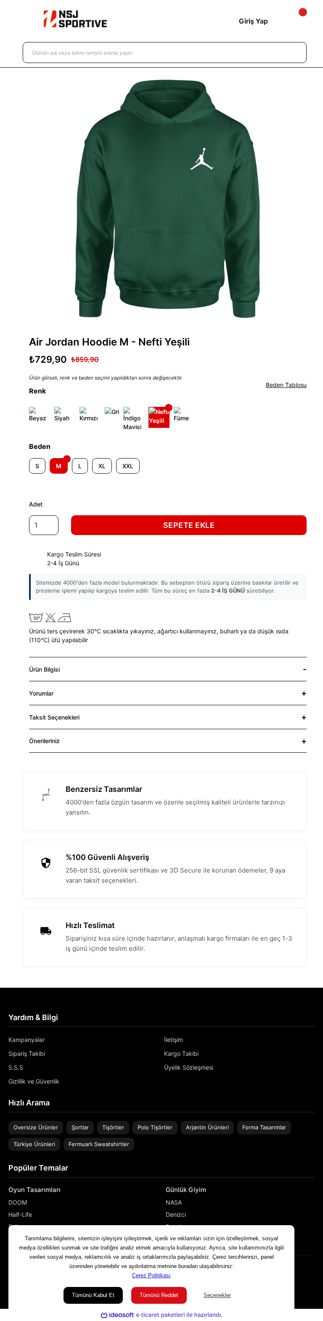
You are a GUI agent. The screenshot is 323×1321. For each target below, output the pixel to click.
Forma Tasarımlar (264, 1127)
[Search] (292, 52)
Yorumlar (41, 693)
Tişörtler (113, 1127)
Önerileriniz (44, 740)
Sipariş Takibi (26, 1053)
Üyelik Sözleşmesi (188, 1067)
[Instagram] (299, 1274)
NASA (174, 1202)
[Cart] (295, 21)
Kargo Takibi (181, 1053)
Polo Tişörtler (155, 1127)
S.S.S (15, 1067)
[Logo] (75, 19)
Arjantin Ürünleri (207, 1127)
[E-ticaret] (160, 1315)
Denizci (176, 1214)
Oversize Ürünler (35, 1127)
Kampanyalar (26, 1039)
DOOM (17, 1202)
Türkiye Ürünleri (34, 1144)
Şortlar (80, 1127)
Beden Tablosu (286, 384)
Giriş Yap (253, 21)
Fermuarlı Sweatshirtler (99, 1144)
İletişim (173, 1039)
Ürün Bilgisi (44, 669)
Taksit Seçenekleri (54, 717)
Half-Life (20, 1214)
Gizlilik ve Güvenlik (33, 1081)
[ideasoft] (117, 1315)
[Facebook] (312, 1274)
